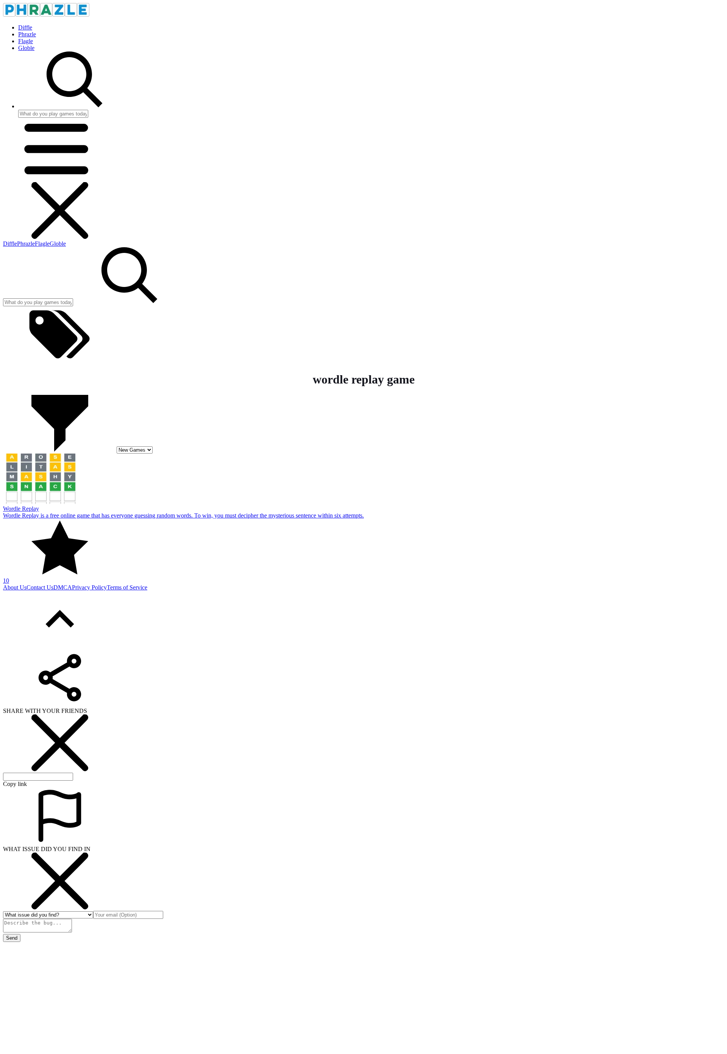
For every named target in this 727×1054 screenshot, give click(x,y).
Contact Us (40, 587)
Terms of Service (127, 587)
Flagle (25, 41)
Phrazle (27, 34)
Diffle (25, 27)
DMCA (62, 587)
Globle (26, 48)
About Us (15, 587)
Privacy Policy (89, 587)
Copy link (15, 784)
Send (11, 938)
